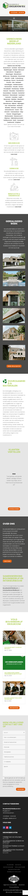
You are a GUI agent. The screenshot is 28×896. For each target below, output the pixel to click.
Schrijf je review (14, 509)
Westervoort (18, 116)
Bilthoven (6, 76)
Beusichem (17, 74)
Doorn (13, 80)
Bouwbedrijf (10, 865)
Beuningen (9, 74)
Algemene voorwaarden (10, 885)
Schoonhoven (9, 110)
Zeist (14, 120)
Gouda (15, 87)
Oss (6, 105)
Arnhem (14, 68)
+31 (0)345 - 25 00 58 (17, 12)
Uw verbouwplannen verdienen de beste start (13, 673)
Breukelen (14, 76)
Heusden (12, 91)
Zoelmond (10, 122)
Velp (21, 112)
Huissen (14, 93)
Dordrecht (20, 80)
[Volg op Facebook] (4, 827)
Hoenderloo (20, 91)
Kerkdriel (21, 93)
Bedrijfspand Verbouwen (14, 871)
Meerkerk (21, 99)
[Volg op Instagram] (7, 827)
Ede (13, 82)
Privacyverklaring (14, 887)
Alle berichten (14, 708)
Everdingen (8, 84)
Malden (13, 99)
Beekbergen (8, 70)
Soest (17, 110)
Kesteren (6, 95)
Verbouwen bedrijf (20, 867)
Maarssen (7, 99)
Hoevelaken (7, 93)
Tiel (21, 110)
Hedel (22, 89)
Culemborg (19, 78)
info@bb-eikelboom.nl (9, 818)
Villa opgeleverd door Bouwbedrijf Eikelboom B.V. (13, 850)
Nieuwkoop (7, 103)
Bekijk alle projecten (14, 366)
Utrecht (7, 112)
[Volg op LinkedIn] (10, 827)
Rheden (7, 108)
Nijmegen (21, 103)
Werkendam (9, 116)
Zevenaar (20, 120)
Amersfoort (7, 68)
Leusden (14, 97)
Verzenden (20, 789)
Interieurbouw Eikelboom (11, 590)
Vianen (8, 114)
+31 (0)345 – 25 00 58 (9, 816)
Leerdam (21, 95)
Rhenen (13, 108)
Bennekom (10, 72)
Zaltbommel (8, 120)
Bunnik (7, 78)
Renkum (19, 105)
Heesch (5, 91)
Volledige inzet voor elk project (13, 648)
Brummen (21, 76)
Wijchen (7, 118)
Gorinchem (8, 87)
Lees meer (14, 154)
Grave (21, 87)
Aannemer (18, 865)
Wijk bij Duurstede (17, 118)
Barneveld (21, 68)
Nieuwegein (18, 101)
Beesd (15, 70)
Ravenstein (12, 105)
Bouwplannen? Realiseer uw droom (13, 698)
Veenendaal (15, 112)
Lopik (20, 97)
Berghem (18, 72)
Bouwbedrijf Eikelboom (10, 588)
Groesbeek (7, 89)
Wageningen (16, 114)
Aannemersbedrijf (8, 867)
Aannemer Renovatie (14, 869)
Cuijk (12, 78)
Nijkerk (14, 103)
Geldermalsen (18, 84)
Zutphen (18, 122)
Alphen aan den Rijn (14, 66)
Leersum (8, 97)
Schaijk (19, 108)
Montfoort (9, 101)
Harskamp (15, 89)
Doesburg (7, 80)
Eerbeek (18, 82)
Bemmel (21, 70)
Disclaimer (22, 885)
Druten (8, 82)
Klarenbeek (13, 95)
